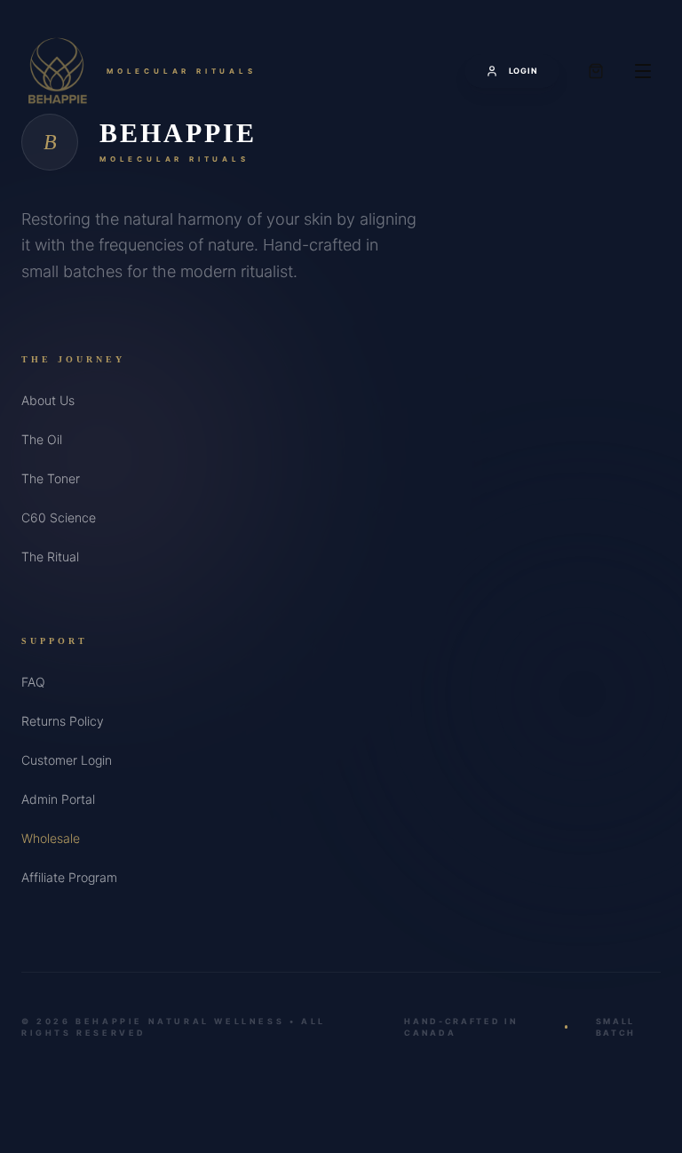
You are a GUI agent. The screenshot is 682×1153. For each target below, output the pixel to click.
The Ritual (50, 556)
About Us (48, 400)
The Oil (41, 439)
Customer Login (66, 759)
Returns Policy (62, 720)
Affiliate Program (69, 877)
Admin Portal (58, 799)
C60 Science (58, 517)
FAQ (33, 681)
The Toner (50, 478)
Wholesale (50, 838)
